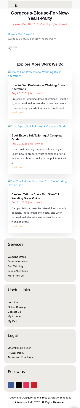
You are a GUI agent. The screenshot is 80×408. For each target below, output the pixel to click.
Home (11, 34)
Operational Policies (19, 347)
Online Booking (17, 307)
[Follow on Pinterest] (34, 385)
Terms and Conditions (20, 357)
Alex (17, 24)
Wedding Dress (17, 256)
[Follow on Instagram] (26, 385)
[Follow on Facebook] (11, 385)
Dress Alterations (18, 261)
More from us (16, 275)
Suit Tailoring (15, 266)
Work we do (61, 24)
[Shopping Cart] (11, 4)
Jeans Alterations (18, 270)
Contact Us (14, 311)
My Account (14, 316)
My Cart (12, 321)
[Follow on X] (19, 385)
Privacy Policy (16, 352)
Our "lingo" (46, 24)
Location (13, 302)
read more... (19, 112)
